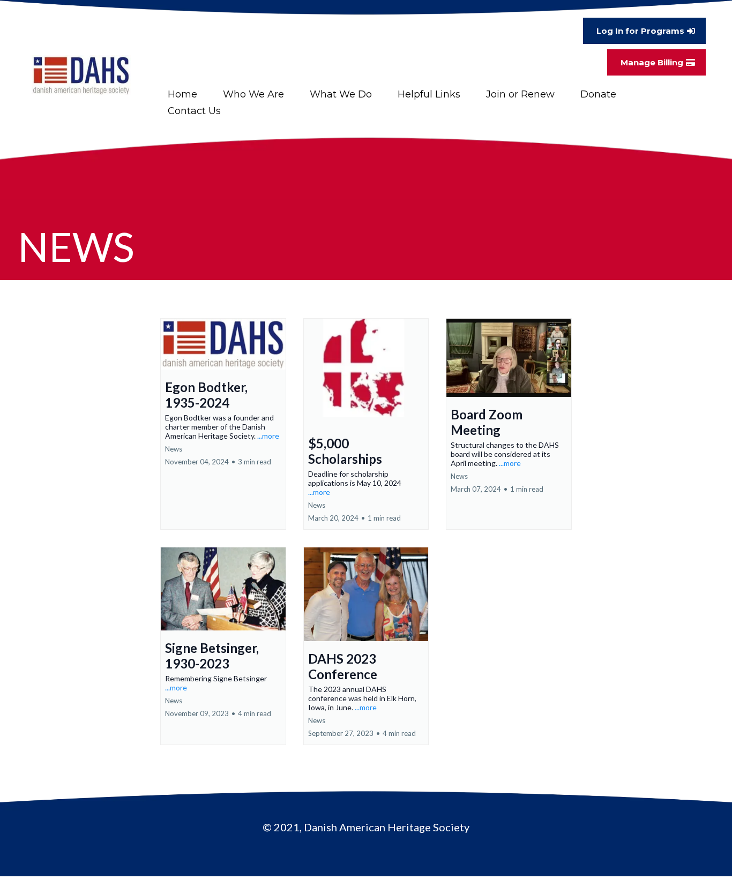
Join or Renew (520, 94)
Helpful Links (429, 94)
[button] (223, 424)
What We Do (341, 94)
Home (182, 94)
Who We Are (253, 94)
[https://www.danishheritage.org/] (81, 75)
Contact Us (194, 111)
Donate (598, 94)
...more (268, 435)
